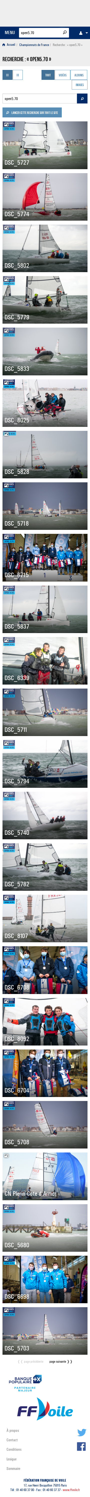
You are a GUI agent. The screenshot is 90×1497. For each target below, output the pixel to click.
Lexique (11, 1459)
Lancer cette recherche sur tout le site (34, 113)
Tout (48, 75)
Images (80, 85)
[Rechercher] (65, 32)
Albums (79, 75)
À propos (12, 1430)
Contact (12, 1440)
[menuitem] (82, 32)
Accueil (10, 45)
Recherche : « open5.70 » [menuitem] (67, 45)
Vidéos (62, 75)
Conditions (14, 1449)
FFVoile (64, 12)
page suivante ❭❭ (61, 1361)
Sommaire (13, 1468)
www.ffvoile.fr (71, 1490)
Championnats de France (34, 45)
